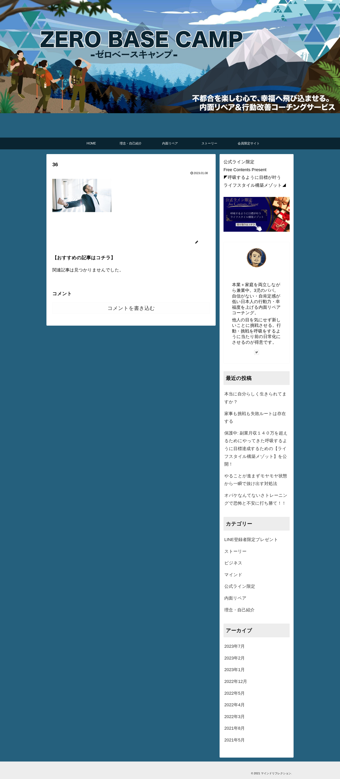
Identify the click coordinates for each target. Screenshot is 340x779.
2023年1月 (234, 669)
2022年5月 (234, 693)
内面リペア (235, 598)
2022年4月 (234, 704)
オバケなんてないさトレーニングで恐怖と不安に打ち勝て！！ (255, 499)
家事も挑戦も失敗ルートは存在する (255, 417)
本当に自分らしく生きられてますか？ (255, 397)
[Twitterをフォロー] (256, 352)
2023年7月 (234, 646)
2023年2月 (234, 658)
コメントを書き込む (131, 308)
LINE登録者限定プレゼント (251, 539)
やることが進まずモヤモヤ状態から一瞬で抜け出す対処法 (255, 479)
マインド (233, 574)
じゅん (256, 276)
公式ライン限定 (239, 586)
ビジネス (233, 562)
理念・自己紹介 (239, 609)
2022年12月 (235, 681)
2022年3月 (234, 716)
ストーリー (235, 551)
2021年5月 (234, 740)
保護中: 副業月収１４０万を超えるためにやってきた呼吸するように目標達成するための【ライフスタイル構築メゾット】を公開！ (256, 449)
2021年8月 (234, 728)
